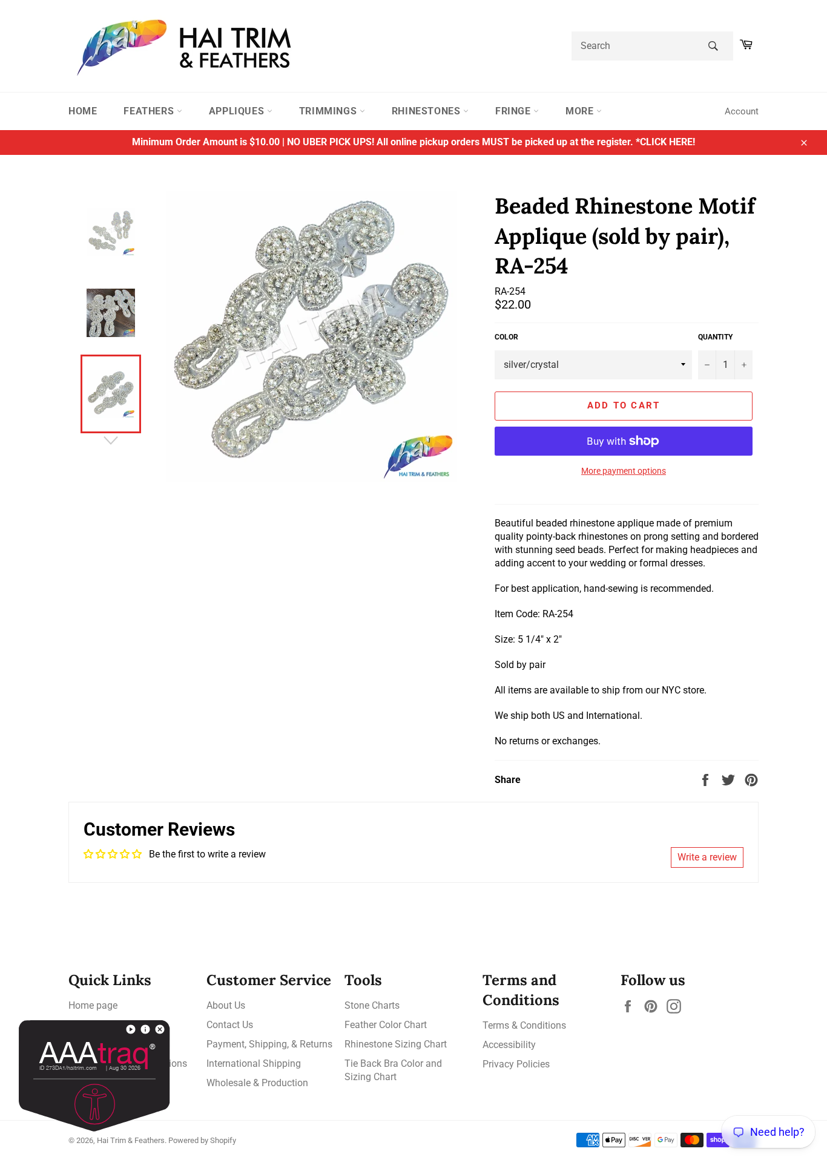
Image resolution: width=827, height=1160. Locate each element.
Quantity (715, 337)
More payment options (623, 471)
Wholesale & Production (257, 1083)
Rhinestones (427, 111)
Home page (92, 1005)
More (580, 111)
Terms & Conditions (524, 1025)
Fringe (514, 111)
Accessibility (509, 1044)
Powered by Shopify (202, 1140)
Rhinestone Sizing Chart (395, 1044)
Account (742, 111)
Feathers (150, 111)
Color (506, 337)
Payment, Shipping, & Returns (269, 1044)
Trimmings (329, 111)
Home (82, 111)
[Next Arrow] (111, 440)
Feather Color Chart (385, 1025)
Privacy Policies (516, 1064)
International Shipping (253, 1063)
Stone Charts (372, 1005)
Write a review (707, 857)
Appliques (238, 111)
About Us (225, 1005)
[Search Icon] (713, 46)
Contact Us (229, 1025)
